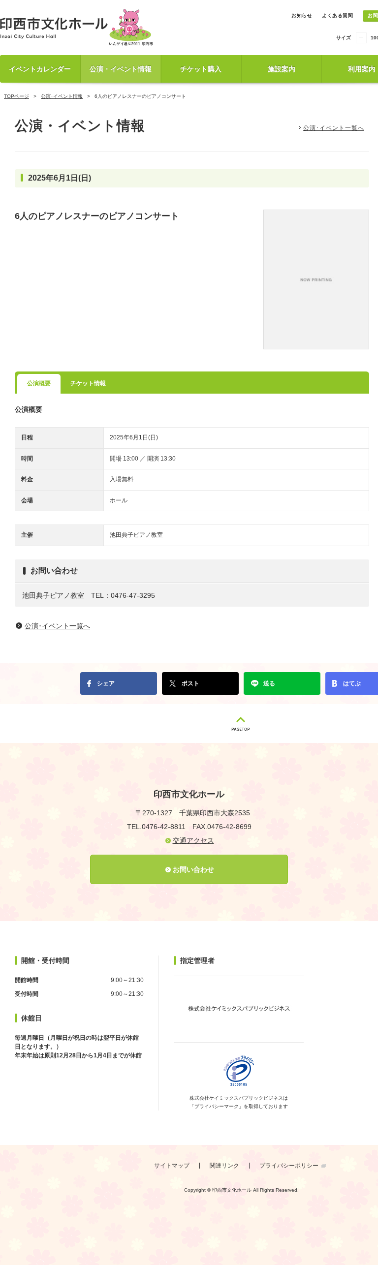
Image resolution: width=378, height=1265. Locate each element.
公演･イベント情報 (62, 96)
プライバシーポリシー (288, 1165)
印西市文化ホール (79, 27)
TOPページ (16, 96)
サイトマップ (171, 1165)
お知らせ (301, 15)
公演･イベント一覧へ (333, 127)
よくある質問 (337, 15)
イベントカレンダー (40, 69)
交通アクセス (193, 840)
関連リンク (224, 1165)
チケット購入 (200, 69)
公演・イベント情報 (121, 69)
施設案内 (281, 69)
